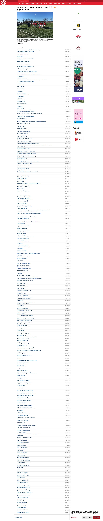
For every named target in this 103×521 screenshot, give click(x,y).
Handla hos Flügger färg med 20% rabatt (24, 343)
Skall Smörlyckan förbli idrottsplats (23, 265)
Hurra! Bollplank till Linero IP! (22, 231)
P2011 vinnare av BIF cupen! (22, 220)
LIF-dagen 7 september (21, 385)
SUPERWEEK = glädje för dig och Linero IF (24, 355)
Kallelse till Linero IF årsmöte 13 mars (23, 398)
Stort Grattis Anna (20, 300)
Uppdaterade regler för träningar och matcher (25, 348)
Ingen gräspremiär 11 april (21, 281)
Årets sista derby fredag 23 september (24, 266)
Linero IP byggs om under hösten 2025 (23, 131)
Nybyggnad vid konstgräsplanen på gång (24, 290)
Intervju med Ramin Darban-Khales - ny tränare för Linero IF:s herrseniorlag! (30, 113)
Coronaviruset (19, 357)
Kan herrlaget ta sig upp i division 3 (23, 241)
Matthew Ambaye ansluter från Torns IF (24, 205)
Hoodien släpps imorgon (21, 166)
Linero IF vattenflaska (21, 285)
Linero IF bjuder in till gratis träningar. (23, 123)
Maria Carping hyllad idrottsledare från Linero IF (25, 390)
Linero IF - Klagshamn (21, 223)
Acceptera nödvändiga (87, 517)
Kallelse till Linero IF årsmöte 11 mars (23, 362)
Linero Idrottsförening (23, 1)
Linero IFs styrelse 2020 (21, 353)
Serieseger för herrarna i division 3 (23, 176)
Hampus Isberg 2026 (20, 86)
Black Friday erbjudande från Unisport (23, 263)
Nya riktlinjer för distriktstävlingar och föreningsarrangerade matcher (29, 350)
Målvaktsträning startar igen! (22, 118)
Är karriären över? (20, 260)
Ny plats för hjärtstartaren (21, 402)
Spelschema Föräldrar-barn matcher (23, 495)
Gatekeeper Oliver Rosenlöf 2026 (22, 94)
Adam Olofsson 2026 (21, 84)
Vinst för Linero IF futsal (21, 375)
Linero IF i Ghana (20, 387)
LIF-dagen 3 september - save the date (23, 275)
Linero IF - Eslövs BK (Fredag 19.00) (23, 198)
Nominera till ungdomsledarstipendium (24, 256)
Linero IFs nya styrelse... (21, 510)
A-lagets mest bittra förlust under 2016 (23, 490)
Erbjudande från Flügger (21, 235)
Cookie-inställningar (18, 517)
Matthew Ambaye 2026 (21, 99)
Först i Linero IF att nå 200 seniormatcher (24, 427)
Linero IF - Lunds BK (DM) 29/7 (22, 201)
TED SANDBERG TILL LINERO (22, 203)
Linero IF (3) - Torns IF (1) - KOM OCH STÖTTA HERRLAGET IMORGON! (29, 213)
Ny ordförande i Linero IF (21, 251)
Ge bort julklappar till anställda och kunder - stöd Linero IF (27, 373)
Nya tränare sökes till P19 (21, 124)
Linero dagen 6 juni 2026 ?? (22, 136)
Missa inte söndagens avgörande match (24, 400)
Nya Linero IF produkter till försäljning (23, 333)
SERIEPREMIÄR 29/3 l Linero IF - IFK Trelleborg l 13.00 (26, 151)
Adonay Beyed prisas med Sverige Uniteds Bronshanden (27, 360)
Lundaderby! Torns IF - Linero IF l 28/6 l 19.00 (24, 138)
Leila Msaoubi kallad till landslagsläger (24, 246)
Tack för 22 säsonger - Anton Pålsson (23, 226)
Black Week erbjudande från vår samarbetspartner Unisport (27, 171)
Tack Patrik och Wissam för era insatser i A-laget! (25, 116)
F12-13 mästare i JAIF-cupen (22, 104)
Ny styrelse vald (20, 435)
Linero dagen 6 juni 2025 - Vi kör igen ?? (24, 141)
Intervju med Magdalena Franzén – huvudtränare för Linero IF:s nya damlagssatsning (31, 121)
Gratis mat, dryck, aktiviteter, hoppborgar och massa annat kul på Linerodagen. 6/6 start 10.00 (33, 210)
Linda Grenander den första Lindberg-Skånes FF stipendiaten (27, 276)
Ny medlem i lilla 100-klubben (22, 499)
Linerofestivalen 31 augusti (21, 128)
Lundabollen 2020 (20, 368)
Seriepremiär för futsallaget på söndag (24, 372)
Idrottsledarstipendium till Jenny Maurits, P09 (25, 280)
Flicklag (55, 1)
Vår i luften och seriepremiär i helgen (23, 430)
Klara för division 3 (20, 240)
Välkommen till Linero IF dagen (22, 420)
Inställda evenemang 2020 (21, 335)
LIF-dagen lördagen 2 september (22, 245)
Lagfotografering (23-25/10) (22, 452)
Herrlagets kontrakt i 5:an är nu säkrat (23, 485)
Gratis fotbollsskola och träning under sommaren (25, 51)
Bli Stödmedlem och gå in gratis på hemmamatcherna (26, 153)
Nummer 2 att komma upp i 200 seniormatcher (25, 392)
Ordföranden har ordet (21, 53)
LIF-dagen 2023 (20, 243)
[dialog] (86, 514)
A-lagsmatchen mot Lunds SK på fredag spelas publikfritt (27, 337)
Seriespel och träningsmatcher (22, 352)
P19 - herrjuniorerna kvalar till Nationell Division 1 (25, 236)
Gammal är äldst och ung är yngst (23, 380)
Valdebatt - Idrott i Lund (21, 422)
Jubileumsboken (20, 358)
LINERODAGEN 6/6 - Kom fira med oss (23, 218)
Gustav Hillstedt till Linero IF (22, 228)
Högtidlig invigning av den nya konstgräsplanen (25, 66)
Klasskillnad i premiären (21, 412)
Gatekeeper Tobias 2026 (21, 93)
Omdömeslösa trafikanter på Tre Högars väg (24, 163)
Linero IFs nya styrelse (21, 470)
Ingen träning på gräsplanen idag (23, 457)
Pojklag (50, 1)
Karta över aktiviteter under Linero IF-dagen (24, 494)
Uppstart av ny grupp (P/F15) (22, 345)
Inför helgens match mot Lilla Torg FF (23, 61)
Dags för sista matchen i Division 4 (23, 238)
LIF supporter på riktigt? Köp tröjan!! (23, 168)
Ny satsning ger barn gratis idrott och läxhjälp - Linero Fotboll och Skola (29, 74)
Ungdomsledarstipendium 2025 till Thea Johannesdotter (27, 71)
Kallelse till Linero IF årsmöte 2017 (23, 475)
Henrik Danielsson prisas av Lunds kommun (24, 405)
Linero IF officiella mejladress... (22, 509)
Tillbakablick (19, 255)
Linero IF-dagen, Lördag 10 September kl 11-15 (25, 492)
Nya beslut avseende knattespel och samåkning (25, 347)
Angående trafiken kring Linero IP (23, 512)
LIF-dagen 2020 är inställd (21, 342)
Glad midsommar (20, 248)
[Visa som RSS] (54, 7)
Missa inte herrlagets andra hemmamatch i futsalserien (26, 408)
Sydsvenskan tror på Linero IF (22, 190)
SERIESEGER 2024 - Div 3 (21, 180)
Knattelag (62, 1)
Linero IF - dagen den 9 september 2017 (24, 460)
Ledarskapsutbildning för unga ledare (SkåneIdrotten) (26, 425)
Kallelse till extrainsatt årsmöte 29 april (23, 148)
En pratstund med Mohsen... (22, 507)
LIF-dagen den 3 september (22, 271)
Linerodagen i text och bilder (22, 208)
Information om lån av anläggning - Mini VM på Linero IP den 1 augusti (29, 49)
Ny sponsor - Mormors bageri (22, 370)
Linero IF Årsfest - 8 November (22, 415)
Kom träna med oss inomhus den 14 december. (25, 109)
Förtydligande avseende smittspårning (23, 298)
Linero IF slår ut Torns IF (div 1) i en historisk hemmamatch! (27, 211)
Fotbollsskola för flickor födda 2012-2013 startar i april (26, 393)
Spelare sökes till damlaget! (22, 119)
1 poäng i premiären (20, 467)
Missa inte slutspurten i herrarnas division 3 (24, 185)
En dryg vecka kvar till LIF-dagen (22, 270)
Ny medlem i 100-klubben (21, 432)
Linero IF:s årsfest (20, 450)
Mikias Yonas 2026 (20, 108)
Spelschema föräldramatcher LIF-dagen (24, 268)
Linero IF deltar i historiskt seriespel (23, 413)
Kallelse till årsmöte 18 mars (22, 158)
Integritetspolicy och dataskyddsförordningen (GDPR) (26, 428)
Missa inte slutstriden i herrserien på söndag (24, 382)
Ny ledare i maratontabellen (22, 325)
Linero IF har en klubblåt (21, 126)
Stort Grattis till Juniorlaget (21, 250)
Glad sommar (19, 273)
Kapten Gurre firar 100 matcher (22, 472)
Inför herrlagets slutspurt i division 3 (23, 191)
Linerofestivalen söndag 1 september (23, 195)
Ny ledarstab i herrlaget (21, 500)
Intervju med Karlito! (20, 188)
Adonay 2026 (19, 98)
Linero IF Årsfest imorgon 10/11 (22, 482)
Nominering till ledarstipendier (22, 447)
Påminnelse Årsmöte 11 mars (22, 73)
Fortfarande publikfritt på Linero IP (23, 338)
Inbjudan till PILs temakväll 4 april (22, 397)
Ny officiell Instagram (20, 59)
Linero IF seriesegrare (21, 328)
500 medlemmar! (20, 410)
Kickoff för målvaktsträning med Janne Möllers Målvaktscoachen (28, 253)
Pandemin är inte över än (21, 293)
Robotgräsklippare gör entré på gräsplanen (24, 196)
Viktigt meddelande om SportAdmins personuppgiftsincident (27, 161)
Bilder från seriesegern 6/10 (22, 178)
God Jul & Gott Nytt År (21, 261)
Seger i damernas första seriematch (23, 68)
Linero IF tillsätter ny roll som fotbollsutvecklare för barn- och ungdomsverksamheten (31, 79)
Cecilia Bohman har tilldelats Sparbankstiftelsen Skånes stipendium (28, 221)
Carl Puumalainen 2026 (21, 89)
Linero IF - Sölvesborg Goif (21, 146)
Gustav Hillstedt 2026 (20, 83)
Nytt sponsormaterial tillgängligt (22, 54)
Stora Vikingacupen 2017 (21, 455)
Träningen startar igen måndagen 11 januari (24, 310)
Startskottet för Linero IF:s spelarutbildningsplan (25, 58)
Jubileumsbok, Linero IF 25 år (22, 283)
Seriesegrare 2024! (20, 181)
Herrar (41, 1)
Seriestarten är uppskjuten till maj (23, 303)
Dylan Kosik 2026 (20, 106)
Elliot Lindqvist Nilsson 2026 (22, 103)
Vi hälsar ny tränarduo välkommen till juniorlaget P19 (26, 111)
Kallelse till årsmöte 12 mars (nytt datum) (24, 230)
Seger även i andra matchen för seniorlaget (24, 407)
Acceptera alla (96, 517)
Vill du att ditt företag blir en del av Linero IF (24, 320)
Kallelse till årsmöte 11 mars (22, 78)
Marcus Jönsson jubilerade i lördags (23, 487)
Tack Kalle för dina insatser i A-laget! (23, 114)
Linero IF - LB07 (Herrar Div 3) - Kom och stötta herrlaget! (26, 216)
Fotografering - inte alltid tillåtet (22, 295)
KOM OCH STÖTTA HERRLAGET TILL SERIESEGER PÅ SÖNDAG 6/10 (28, 183)
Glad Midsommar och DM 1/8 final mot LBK (24, 206)
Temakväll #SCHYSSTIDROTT (22, 367)
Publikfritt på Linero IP (21, 330)
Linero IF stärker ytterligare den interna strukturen (25, 81)
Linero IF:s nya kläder (20, 305)
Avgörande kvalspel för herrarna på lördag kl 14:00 (26, 417)
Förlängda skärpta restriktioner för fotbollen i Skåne (26, 318)
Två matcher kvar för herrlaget (22, 489)
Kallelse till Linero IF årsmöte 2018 (23, 442)
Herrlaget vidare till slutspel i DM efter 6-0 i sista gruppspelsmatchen (29, 433)
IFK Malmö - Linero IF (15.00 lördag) (23, 186)
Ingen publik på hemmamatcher (22, 340)
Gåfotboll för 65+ (20, 56)
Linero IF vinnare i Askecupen (22, 363)
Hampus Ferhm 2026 (20, 88)
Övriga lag (68, 1)
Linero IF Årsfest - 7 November (22, 378)
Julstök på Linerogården (21, 445)
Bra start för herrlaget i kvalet (22, 418)
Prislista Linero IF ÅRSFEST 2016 (22, 480)
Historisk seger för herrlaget (22, 440)
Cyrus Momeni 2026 (20, 76)
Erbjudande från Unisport (21, 233)
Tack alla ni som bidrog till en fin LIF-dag (24, 383)
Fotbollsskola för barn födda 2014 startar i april (25, 395)
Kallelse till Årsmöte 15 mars (22, 258)
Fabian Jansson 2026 (21, 101)
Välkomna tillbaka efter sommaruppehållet (24, 423)
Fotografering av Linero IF (21, 505)
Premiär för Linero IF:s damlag (22, 69)
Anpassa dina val (74, 517)
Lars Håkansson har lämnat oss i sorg (23, 462)
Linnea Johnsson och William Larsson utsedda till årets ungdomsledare (29, 278)
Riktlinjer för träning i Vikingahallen (23, 323)
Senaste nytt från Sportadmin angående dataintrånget (26, 156)
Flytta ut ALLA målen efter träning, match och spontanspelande (28, 143)
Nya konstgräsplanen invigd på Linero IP (24, 64)
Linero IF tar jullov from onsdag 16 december (25, 315)
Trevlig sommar (20, 388)
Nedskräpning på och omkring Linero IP (24, 225)
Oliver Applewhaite (20, 96)
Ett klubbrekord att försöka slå (22, 497)
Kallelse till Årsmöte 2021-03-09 (22, 308)
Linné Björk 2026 (20, 91)
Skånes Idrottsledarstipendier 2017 (23, 465)
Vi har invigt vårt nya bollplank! (22, 133)
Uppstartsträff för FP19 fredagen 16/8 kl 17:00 (25, 200)
